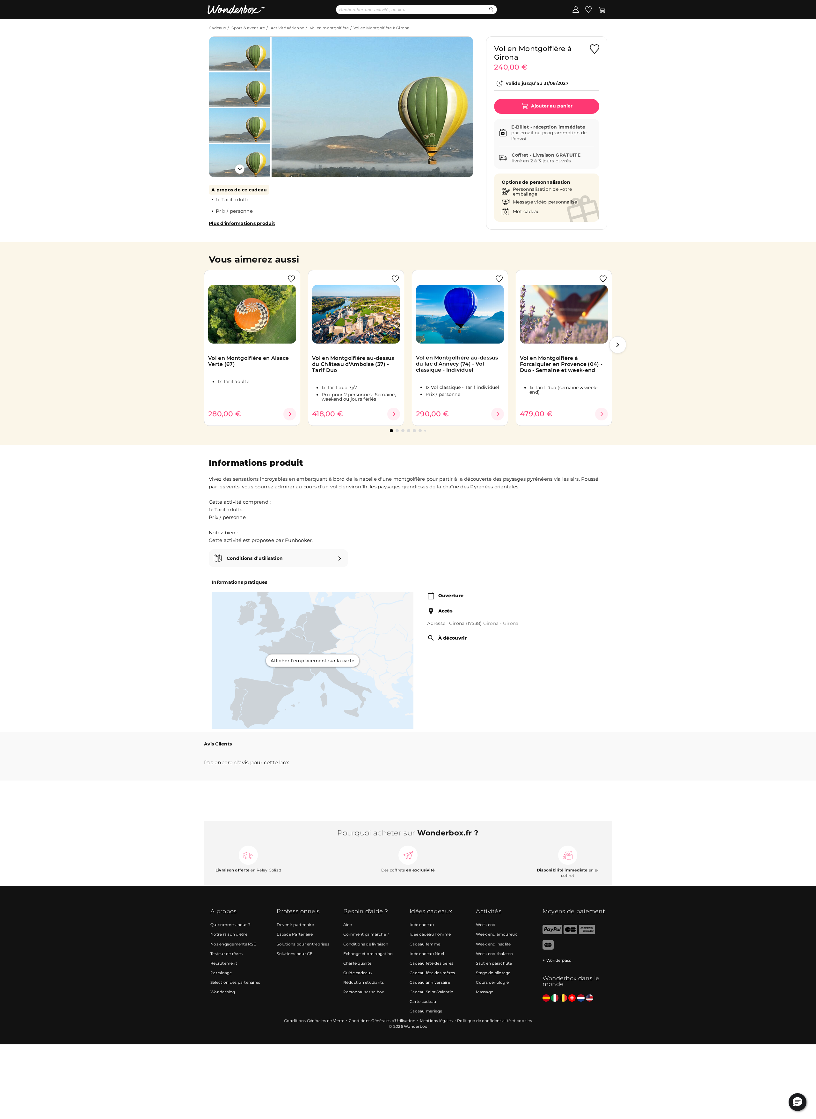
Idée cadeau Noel (427, 953)
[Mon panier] (602, 9)
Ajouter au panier (551, 106)
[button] (283, 102)
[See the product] (289, 414)
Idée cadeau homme (430, 934)
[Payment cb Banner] (570, 932)
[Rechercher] (491, 9)
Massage (484, 991)
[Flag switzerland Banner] (572, 998)
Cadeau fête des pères (431, 963)
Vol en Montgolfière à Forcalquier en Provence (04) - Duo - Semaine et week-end (561, 364)
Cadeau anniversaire (430, 982)
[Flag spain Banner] (546, 998)
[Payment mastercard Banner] (548, 948)
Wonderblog (222, 991)
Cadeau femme (425, 944)
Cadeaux (217, 28)
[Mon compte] (575, 9)
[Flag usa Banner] (589, 998)
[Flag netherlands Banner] (581, 998)
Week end (485, 924)
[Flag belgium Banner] (563, 998)
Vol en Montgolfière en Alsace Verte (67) (248, 361)
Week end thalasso (494, 953)
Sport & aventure (248, 28)
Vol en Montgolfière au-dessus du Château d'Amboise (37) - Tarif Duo (353, 364)
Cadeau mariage (426, 1011)
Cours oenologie (492, 982)
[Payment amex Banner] (587, 932)
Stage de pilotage (493, 972)
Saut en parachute (494, 963)
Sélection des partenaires (235, 982)
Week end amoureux (496, 934)
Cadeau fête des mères (432, 972)
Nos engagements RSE (233, 944)
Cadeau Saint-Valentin (431, 991)
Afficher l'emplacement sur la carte (312, 660)
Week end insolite (493, 944)
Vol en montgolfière (329, 28)
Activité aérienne (287, 28)
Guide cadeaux (357, 972)
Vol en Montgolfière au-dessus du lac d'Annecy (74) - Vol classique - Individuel (457, 364)
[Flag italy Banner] (554, 998)
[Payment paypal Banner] (552, 932)
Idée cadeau (422, 924)
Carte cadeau (423, 1001)
